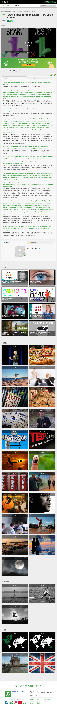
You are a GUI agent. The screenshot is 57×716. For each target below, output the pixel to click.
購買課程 (46, 1)
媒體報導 (38, 703)
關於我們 (38, 702)
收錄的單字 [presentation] (33, 242)
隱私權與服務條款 (47, 699)
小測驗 (7, 70)
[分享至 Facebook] (8, 21)
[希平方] (4, 2)
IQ (10, 70)
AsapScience (19, 70)
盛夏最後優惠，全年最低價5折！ (18, 52)
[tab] (14, 78)
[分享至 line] (10, 21)
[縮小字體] (54, 74)
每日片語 (32, 702)
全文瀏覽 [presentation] (5, 78)
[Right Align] (55, 2)
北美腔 (33, 11)
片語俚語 (15, 5)
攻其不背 (32, 699)
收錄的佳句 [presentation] (7, 242)
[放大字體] (51, 74)
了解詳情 (28, 64)
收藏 (4, 14)
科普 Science (27, 11)
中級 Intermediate (17, 11)
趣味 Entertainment (6, 11)
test (3, 70)
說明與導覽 (46, 701)
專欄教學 (20, 5)
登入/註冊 (51, 1)
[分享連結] (12, 21)
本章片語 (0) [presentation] (32, 78)
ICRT (25, 5)
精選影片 (9, 5)
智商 (14, 70)
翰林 (29, 5)
